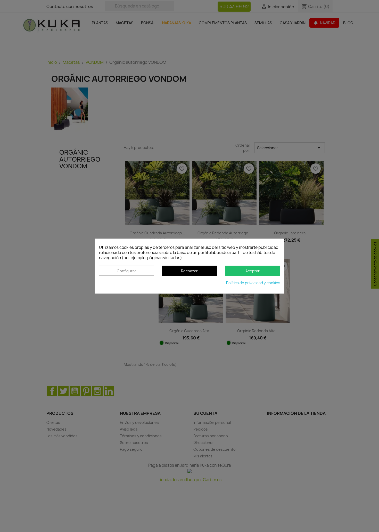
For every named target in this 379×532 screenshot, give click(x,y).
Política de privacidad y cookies (253, 282)
